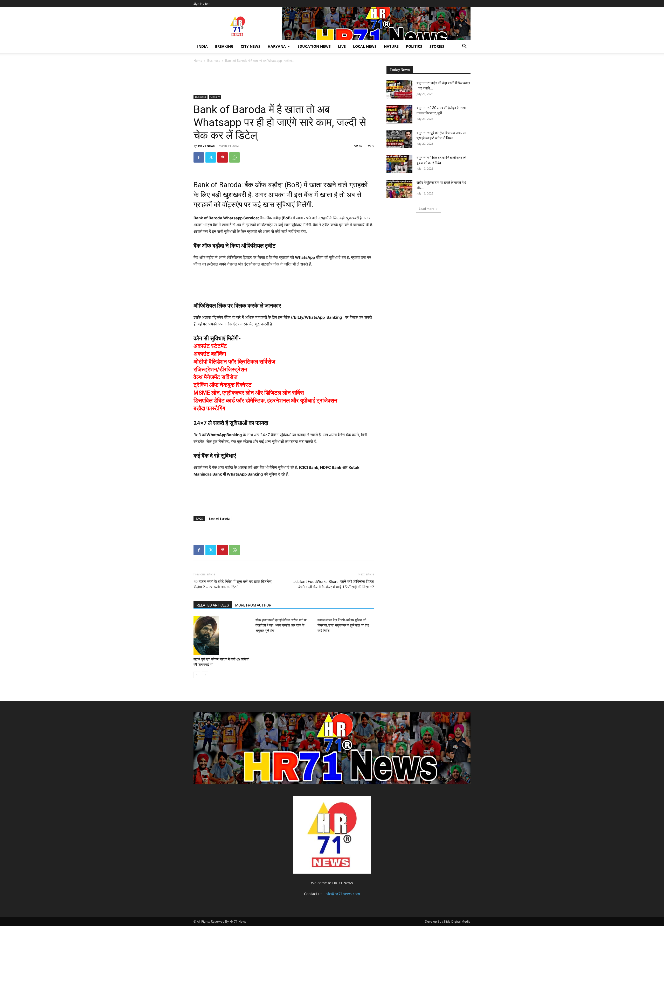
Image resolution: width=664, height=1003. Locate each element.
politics (414, 46)
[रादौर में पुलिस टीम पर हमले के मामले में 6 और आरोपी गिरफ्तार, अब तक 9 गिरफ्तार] (399, 189)
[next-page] (205, 675)
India (202, 46)
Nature (391, 46)
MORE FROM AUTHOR (253, 605)
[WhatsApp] (234, 157)
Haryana (277, 46)
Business (213, 60)
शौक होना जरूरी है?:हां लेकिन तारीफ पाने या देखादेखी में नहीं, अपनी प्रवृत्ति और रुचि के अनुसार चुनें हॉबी (281, 625)
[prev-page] (196, 675)
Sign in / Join (201, 3)
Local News (365, 46)
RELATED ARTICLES (213, 605)
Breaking (224, 46)
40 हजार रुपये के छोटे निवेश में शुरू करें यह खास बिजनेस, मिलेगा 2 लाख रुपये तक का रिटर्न (232, 584)
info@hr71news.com (342, 893)
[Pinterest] (222, 157)
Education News (314, 46)
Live (342, 46)
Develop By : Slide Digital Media (448, 921)
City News (250, 46)
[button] (464, 46)
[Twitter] (210, 157)
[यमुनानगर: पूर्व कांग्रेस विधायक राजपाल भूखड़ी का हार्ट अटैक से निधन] (399, 139)
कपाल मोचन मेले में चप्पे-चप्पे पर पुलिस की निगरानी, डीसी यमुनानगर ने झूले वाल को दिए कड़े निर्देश (343, 625)
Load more (426, 208)
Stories (437, 46)
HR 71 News (206, 146)
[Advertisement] (287, 79)
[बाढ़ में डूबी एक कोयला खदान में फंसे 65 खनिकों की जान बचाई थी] (221, 635)
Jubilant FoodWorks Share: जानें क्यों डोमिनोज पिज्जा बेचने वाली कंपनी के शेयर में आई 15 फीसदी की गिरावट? (333, 584)
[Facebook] (198, 157)
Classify (215, 97)
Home (197, 60)
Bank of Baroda (219, 518)
